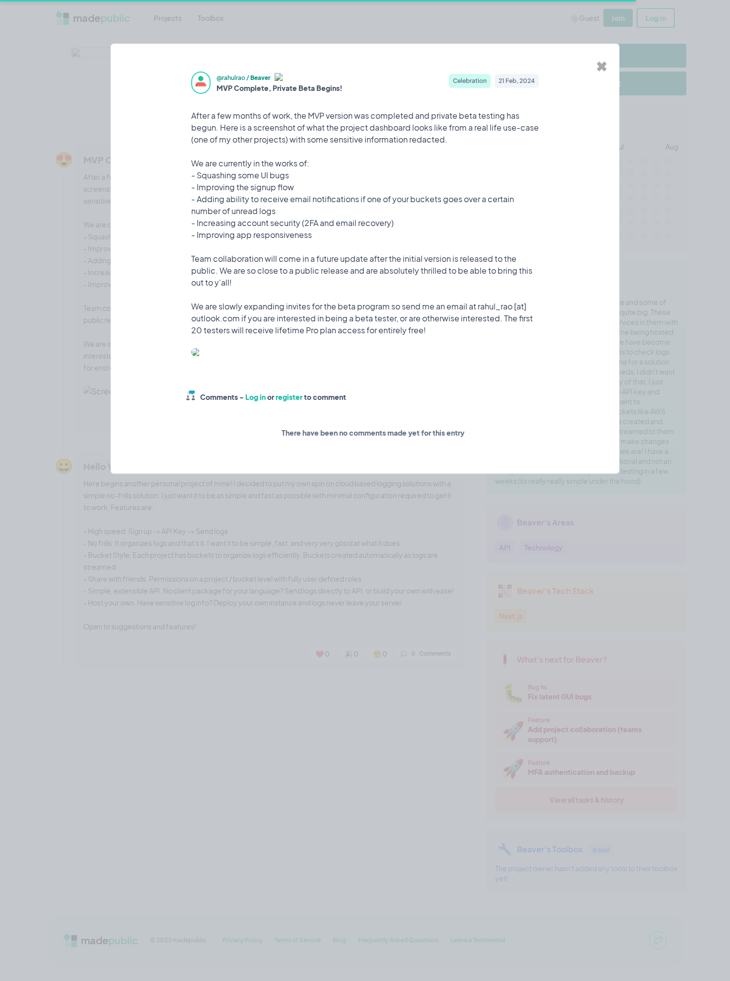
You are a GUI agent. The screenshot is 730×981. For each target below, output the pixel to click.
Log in (255, 396)
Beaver (260, 77)
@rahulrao (231, 77)
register (289, 396)
